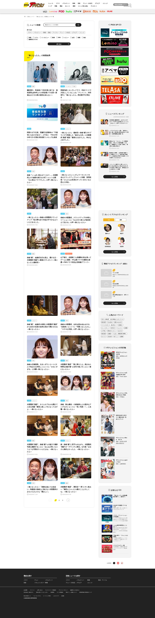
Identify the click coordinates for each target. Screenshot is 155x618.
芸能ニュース (30, 16)
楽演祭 (62, 595)
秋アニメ (116, 336)
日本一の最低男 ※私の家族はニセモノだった (112, 319)
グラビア (97, 3)
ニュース (50, 3)
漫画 (74, 6)
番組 (61, 6)
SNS (33, 171)
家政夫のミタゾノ (112, 330)
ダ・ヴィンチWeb (47, 595)
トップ (50, 6)
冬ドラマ (103, 336)
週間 (121, 220)
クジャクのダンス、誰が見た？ (109, 325)
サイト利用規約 (60, 592)
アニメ (62, 32)
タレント (67, 6)
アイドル (55, 32)
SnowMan (110, 322)
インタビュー (69, 86)
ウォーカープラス (37, 595)
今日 (109, 220)
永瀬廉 (125, 327)
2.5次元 (68, 32)
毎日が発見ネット (27, 595)
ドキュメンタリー (39, 582)
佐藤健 (121, 336)
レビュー (68, 129)
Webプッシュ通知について (71, 592)
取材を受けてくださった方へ (42, 592)
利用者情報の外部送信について (85, 592)
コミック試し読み (83, 6)
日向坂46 (110, 336)
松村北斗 (113, 327)
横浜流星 (103, 322)
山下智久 (103, 330)
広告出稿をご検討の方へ (29, 592)
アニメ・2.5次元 (87, 3)
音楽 (79, 3)
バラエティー (66, 3)
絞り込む (59, 44)
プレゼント (94, 6)
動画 (33, 253)
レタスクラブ (56, 595)
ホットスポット (105, 327)
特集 (56, 6)
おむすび (120, 330)
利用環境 (52, 592)
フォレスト (119, 327)
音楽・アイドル (102, 580)
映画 (74, 3)
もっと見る (115, 177)
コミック (105, 3)
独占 (75, 86)
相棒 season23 (118, 322)
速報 (33, 86)
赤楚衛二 (120, 325)
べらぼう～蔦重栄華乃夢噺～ (120, 333)
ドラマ (58, 3)
